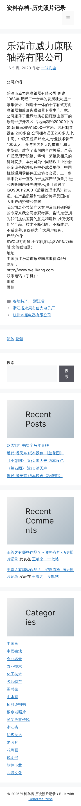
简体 (10, 339)
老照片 (12, 742)
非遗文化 (14, 773)
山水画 (12, 697)
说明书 (12, 757)
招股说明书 (16, 704)
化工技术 (14, 674)
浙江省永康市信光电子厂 (34, 308)
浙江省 (39, 301)
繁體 (19, 339)
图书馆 (12, 689)
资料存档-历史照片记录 (36, 7)
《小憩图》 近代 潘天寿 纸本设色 (35, 460)
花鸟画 (12, 750)
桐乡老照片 (16, 712)
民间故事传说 (18, 719)
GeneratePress (41, 799)
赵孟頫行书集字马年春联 (28, 445)
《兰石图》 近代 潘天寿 (27, 468)
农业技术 (14, 666)
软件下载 (14, 765)
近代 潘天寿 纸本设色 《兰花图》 (35, 453)
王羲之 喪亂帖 (45, 576)
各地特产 (20, 301)
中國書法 (14, 651)
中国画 (12, 643)
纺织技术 (14, 735)
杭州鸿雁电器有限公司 (32, 315)
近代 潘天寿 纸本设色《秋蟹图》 (35, 476)
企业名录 (14, 659)
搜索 (10, 362)
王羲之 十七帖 (45, 559)
